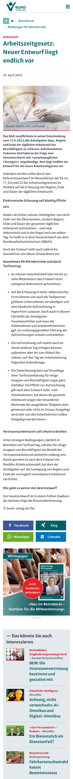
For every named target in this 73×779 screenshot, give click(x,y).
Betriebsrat (26, 21)
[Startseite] (12, 21)
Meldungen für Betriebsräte (27, 27)
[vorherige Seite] (6, 21)
